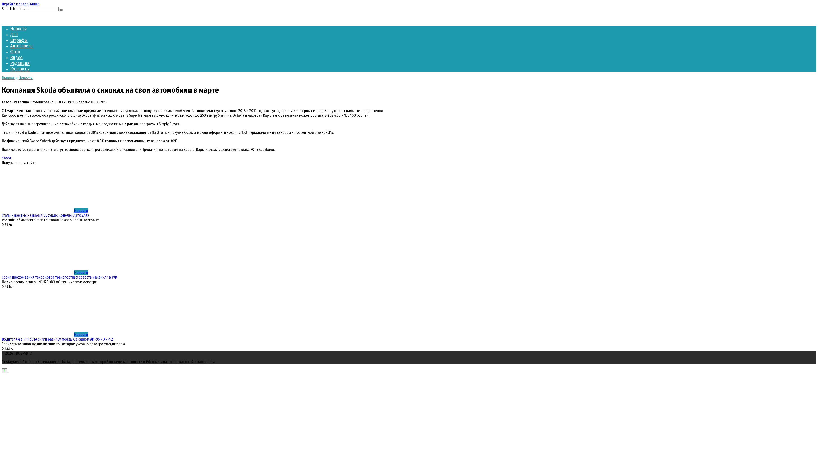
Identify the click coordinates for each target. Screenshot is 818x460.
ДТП (14, 34)
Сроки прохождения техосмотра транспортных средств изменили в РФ (59, 277)
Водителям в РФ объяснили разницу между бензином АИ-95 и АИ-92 (57, 339)
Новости (18, 29)
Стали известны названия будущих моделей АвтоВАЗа (45, 215)
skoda (6, 158)
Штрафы (19, 40)
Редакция (20, 63)
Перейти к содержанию (21, 4)
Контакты (20, 69)
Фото (15, 52)
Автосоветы (21, 46)
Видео (16, 57)
